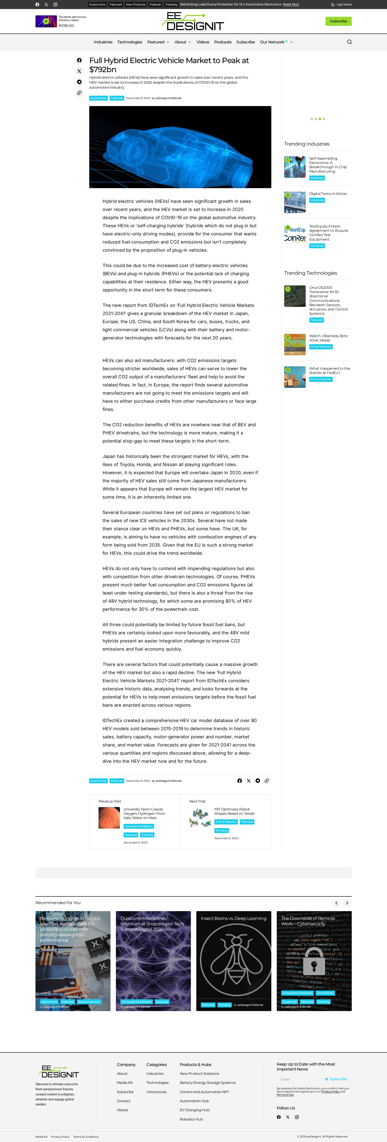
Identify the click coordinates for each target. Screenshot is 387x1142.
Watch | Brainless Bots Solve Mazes (328, 338)
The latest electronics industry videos (72, 18)
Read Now (291, 4)
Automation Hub (194, 1101)
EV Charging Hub (194, 1110)
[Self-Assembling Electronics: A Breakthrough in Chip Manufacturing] (295, 167)
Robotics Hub (191, 1119)
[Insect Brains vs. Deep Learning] (233, 961)
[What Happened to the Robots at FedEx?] (295, 377)
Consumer (290, 1001)
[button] (341, 4)
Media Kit (125, 1082)
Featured (116, 4)
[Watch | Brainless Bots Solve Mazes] (295, 344)
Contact (124, 1101)
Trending (171, 4)
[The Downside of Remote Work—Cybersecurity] (314, 961)
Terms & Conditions (86, 1136)
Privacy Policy (330, 1091)
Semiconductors (89, 1001)
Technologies (157, 1082)
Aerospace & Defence (139, 826)
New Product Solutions (199, 1073)
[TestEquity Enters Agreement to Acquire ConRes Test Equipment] (295, 235)
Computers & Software (137, 1001)
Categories (156, 1064)
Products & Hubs (195, 1064)
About (122, 1073)
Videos (122, 1110)
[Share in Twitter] (79, 71)
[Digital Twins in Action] (295, 202)
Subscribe (125, 1092)
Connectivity (325, 993)
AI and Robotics (226, 821)
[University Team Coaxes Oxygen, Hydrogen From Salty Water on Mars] (134, 822)
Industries (317, 178)
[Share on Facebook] (79, 60)
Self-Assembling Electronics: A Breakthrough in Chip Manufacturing (328, 165)
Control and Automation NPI (204, 1092)
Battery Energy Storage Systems (208, 1082)
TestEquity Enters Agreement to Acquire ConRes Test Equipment (329, 233)
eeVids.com (66, 25)
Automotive (97, 4)
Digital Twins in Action (328, 194)
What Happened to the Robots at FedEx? (329, 370)
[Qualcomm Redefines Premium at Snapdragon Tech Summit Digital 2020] (153, 961)
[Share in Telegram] (79, 82)
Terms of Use (285, 1094)
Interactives (156, 1092)
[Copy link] (79, 93)
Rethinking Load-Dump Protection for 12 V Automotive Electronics (230, 4)
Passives (155, 4)
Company (126, 1064)
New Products (135, 4)
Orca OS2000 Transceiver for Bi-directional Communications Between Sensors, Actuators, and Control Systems (328, 300)
